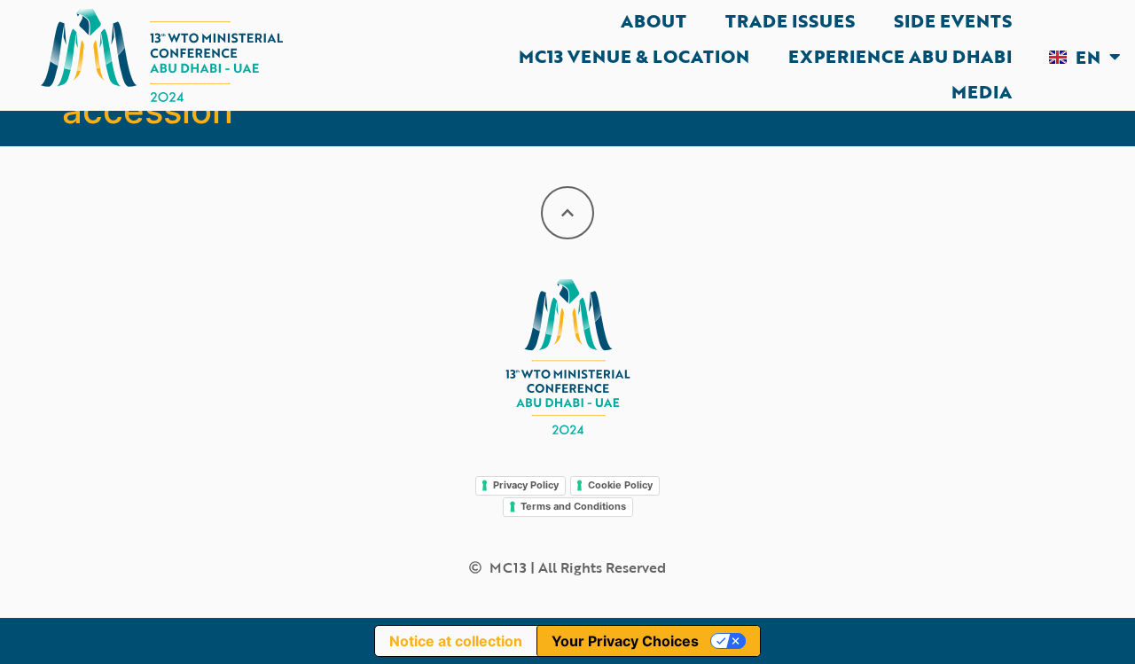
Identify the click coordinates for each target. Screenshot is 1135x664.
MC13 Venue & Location (634, 56)
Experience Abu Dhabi (900, 56)
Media (981, 91)
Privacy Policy (526, 485)
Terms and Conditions (573, 506)
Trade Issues (790, 20)
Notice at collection (455, 641)
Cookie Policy (620, 485)
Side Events (953, 20)
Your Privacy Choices (625, 641)
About (653, 20)
